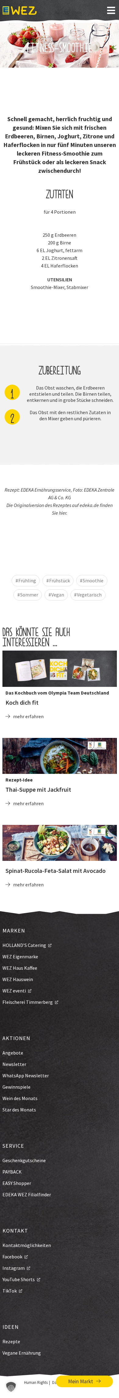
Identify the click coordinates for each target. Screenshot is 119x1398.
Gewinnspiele (16, 1087)
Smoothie (93, 580)
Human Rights (36, 1382)
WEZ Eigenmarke (20, 956)
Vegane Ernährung (21, 1353)
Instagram (13, 1268)
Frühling (27, 580)
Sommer (29, 595)
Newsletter (14, 1064)
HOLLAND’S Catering (24, 945)
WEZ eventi (14, 991)
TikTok (9, 1291)
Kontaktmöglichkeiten (26, 1245)
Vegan (57, 595)
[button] (11, 1387)
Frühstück (59, 580)
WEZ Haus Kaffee (19, 968)
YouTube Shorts (18, 1279)
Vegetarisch (89, 595)
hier (62, 513)
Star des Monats (19, 1110)
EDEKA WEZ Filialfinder (26, 1194)
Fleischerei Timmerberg (27, 1002)
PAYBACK (12, 1172)
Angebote (12, 1053)
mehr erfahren (28, 716)
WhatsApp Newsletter (25, 1075)
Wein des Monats (20, 1098)
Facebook (12, 1256)
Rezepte (11, 1341)
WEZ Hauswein (17, 979)
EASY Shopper (16, 1183)
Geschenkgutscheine (24, 1160)
